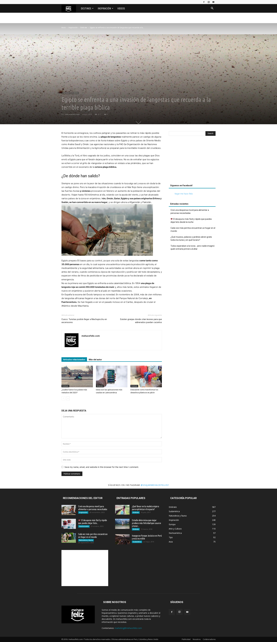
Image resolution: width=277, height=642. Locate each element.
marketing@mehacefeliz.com (128, 628)
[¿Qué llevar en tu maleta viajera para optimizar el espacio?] (122, 510)
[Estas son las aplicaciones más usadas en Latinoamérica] (111, 376)
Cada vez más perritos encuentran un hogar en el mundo (193, 229)
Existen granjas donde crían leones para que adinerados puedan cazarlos (141, 321)
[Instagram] (208, 2)
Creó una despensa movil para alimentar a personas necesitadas (190, 211)
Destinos (86, 8)
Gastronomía (84, 526)
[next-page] (68, 398)
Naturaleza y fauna (86, 540)
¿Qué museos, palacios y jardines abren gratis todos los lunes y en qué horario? (191, 238)
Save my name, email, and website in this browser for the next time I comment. (101, 467)
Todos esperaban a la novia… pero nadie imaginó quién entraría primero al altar (193, 247)
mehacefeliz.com (72, 114)
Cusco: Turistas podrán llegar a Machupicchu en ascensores (84, 321)
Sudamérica (137, 542)
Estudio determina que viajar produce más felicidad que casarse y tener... (146, 523)
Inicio (63, 27)
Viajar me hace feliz (184, 193)
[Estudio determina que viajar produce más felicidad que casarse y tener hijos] (122, 524)
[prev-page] (63, 398)
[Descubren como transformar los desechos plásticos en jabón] (146, 376)
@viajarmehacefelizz (155, 485)
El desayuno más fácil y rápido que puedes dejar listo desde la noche (191, 220)
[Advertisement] (192, 161)
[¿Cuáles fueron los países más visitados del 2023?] (77, 376)
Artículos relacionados (74, 359)
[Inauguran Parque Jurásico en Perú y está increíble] (122, 539)
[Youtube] (213, 2)
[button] (212, 8)
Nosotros (197, 639)
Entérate (83, 27)
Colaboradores (209, 639)
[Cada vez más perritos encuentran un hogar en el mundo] (68, 538)
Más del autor (95, 359)
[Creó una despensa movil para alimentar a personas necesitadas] (68, 510)
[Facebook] (204, 2)
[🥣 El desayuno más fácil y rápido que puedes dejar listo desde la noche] (68, 524)
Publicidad (186, 639)
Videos (121, 8)
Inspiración (104, 8)
